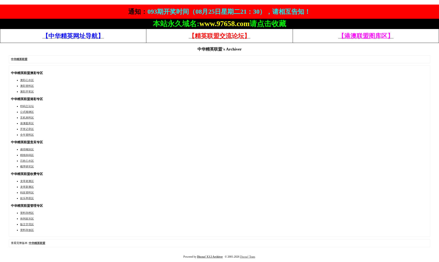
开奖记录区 (27, 129)
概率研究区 (27, 166)
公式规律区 (27, 112)
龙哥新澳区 (27, 186)
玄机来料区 (27, 117)
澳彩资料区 (27, 85)
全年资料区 (27, 134)
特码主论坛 (27, 106)
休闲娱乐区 (27, 218)
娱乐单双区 (27, 198)
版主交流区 (27, 224)
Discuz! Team (247, 256)
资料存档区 (27, 212)
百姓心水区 (27, 160)
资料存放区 (27, 230)
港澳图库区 (27, 123)
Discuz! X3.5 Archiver (210, 256)
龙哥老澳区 (27, 181)
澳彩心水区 (27, 80)
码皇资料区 (27, 192)
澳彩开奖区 (27, 91)
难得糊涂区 (27, 149)
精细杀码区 (27, 155)
